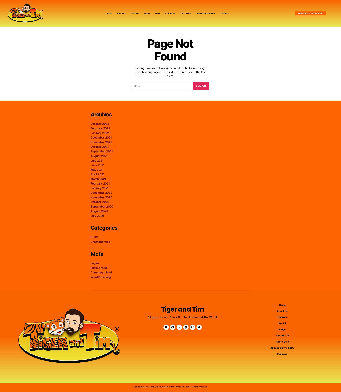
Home (109, 13)
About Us (121, 13)
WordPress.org (101, 277)
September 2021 (102, 151)
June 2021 (98, 165)
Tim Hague (186, 387)
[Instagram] (179, 327)
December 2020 (101, 192)
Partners (225, 13)
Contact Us (170, 13)
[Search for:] (161, 86)
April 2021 (97, 174)
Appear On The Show (206, 13)
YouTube (135, 13)
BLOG (94, 237)
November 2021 (101, 142)
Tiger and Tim (182, 309)
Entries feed (99, 268)
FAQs (157, 13)
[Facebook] (172, 327)
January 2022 (100, 133)
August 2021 (99, 156)
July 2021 (97, 160)
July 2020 (97, 215)
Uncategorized (100, 242)
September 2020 (102, 206)
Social (147, 13)
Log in (95, 263)
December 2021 (101, 137)
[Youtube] (166, 327)
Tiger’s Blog (185, 13)
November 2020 (101, 197)
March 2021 (98, 179)
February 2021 (100, 183)
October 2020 (100, 202)
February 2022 (100, 128)
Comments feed (101, 272)
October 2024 (100, 124)
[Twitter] (199, 327)
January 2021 (100, 188)
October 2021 (100, 146)
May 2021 (97, 170)
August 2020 (99, 211)
